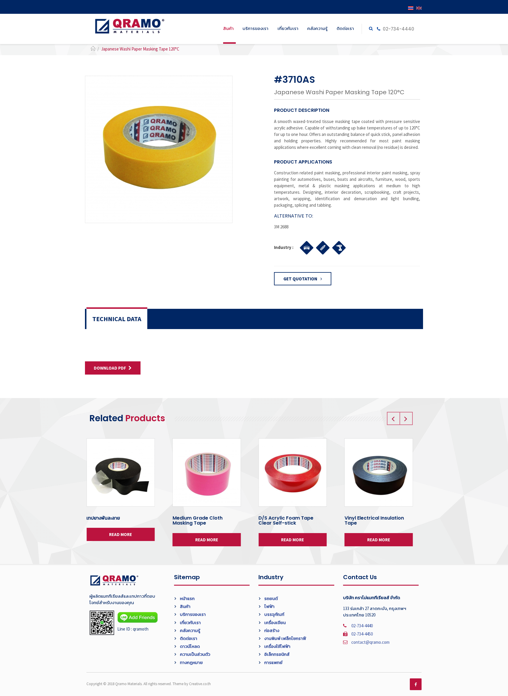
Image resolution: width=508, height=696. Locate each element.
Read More (120, 534)
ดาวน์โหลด (189, 646)
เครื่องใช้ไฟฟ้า (276, 646)
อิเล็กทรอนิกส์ (276, 654)
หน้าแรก (187, 598)
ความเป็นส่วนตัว (194, 654)
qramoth (140, 629)
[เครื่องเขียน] (321, 247)
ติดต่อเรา (345, 28)
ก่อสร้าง (271, 630)
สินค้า (228, 28)
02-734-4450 (362, 634)
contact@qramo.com (370, 642)
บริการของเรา (255, 28)
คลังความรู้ (317, 28)
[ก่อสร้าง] (337, 247)
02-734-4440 (398, 29)
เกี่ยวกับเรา (288, 28)
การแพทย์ (273, 662)
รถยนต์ (270, 598)
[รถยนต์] (305, 247)
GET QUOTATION (300, 279)
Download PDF (110, 368)
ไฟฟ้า (269, 606)
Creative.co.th (200, 683)
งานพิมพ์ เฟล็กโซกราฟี (284, 638)
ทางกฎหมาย (191, 662)
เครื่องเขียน (274, 622)
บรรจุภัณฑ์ (273, 614)
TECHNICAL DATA (116, 319)
